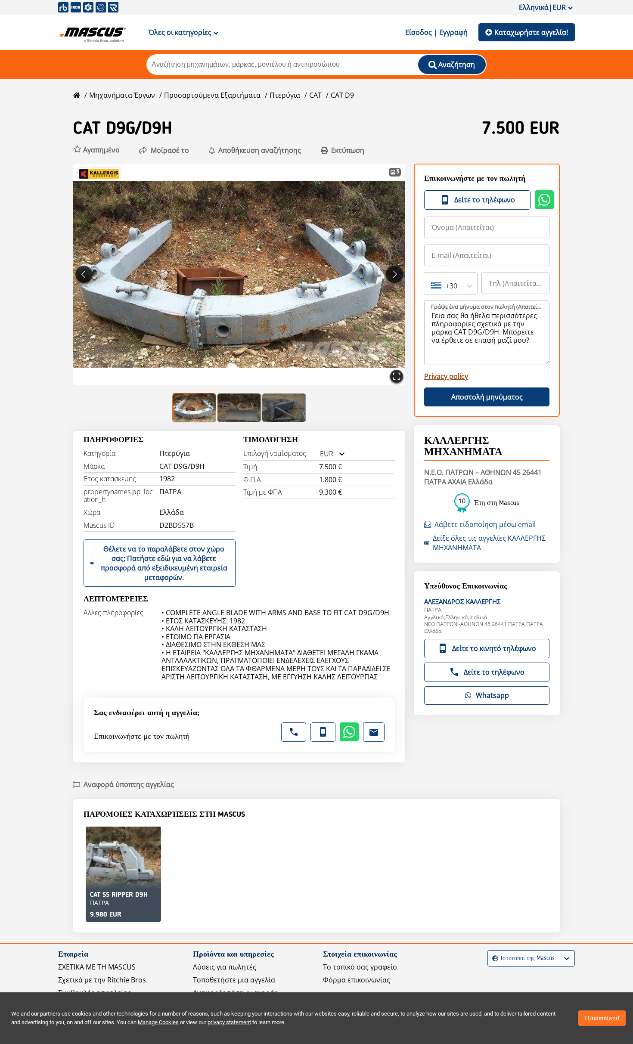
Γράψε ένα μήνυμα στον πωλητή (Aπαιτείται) (487, 306)
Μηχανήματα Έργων (122, 95)
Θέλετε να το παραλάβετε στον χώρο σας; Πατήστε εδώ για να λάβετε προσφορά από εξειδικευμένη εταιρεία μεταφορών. (164, 563)
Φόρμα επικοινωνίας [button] (356, 980)
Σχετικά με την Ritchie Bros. (103, 980)
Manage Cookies (158, 1022)
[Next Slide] (394, 274)
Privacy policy (446, 376)
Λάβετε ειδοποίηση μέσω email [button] (485, 524)
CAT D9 (342, 95)
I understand (602, 1018)
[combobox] (320, 454)
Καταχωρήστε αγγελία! (531, 32)
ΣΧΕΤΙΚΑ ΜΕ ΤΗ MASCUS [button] (97, 967)
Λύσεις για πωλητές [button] (224, 967)
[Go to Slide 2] (239, 407)
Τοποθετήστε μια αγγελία (234, 980)
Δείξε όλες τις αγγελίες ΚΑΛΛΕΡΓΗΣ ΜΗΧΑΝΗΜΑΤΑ (489, 542)
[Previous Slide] (84, 274)
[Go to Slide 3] (284, 407)
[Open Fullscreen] (396, 376)
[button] (96, 150)
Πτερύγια (285, 95)
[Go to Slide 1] (195, 407)
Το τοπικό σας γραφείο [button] (360, 967)
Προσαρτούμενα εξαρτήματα (212, 95)
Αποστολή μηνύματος (487, 397)
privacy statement (229, 1022)
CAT (315, 95)
